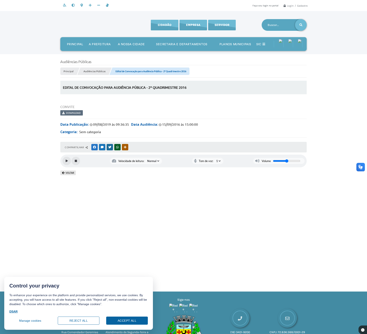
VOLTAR (70, 173)
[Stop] (76, 161)
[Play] (66, 161)
